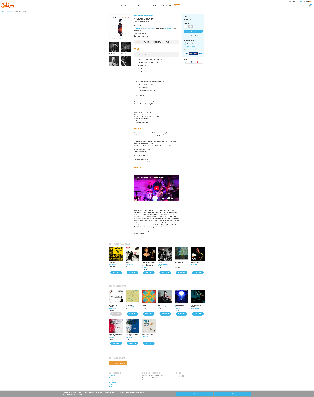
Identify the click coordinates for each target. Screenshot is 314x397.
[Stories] (165, 296)
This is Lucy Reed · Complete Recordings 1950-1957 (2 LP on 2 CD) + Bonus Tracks (148, 264)
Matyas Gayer (178, 265)
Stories (160, 305)
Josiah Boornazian (150, 28)
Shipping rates (187, 45)
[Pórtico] (165, 254)
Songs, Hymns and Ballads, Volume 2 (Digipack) (132, 335)
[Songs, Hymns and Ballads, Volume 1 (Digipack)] (116, 326)
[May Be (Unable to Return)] (149, 326)
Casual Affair (112, 262)
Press (167, 42)
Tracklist (146, 42)
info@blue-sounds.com (151, 379)
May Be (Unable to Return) (148, 334)
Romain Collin (112, 308)
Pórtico (160, 262)
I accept (233, 394)
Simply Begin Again (179, 305)
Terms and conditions (189, 46)
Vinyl (162, 6)
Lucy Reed (144, 267)
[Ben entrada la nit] (198, 254)
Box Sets (169, 6)
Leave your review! (120, 38)
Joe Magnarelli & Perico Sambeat (163, 265)
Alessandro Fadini (10, 11)
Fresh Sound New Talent (141, 22)
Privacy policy (112, 380)
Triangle (144, 305)
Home (3, 11)
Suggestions (142, 6)
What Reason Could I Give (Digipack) (197, 306)
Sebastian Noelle (129, 264)
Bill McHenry (194, 264)
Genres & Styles (153, 6)
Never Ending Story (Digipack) (179, 263)
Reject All (194, 394)
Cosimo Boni (145, 336)
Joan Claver (145, 307)
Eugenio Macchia (162, 307)
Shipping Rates (113, 384)
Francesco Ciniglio (130, 307)
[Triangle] (149, 296)
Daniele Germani (195, 308)
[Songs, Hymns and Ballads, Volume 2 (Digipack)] (132, 326)
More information (67, 394)
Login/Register (292, 1)
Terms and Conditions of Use (116, 377)
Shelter (127, 262)
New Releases (125, 6)
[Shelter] (132, 254)
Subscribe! (300, 1)
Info (137, 42)
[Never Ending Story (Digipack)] (181, 254)
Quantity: (186, 23)
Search (177, 6)
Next (142, 55)
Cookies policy (112, 382)
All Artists (111, 386)
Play (137, 55)
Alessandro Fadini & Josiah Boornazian (181, 307)
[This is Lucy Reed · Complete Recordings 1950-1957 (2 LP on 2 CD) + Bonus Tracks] (149, 254)
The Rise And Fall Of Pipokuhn (114, 306)
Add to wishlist (194, 35)
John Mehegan (112, 264)
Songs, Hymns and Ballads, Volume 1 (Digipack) (115, 335)
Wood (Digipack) (129, 305)
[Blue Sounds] (8, 5)
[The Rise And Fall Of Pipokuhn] (116, 296)
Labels (134, 6)
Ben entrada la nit (195, 262)
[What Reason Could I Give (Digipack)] (198, 296)
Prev (140, 55)
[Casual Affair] (116, 254)
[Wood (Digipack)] (132, 296)
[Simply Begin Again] (181, 296)
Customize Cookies (77, 394)
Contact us (112, 375)
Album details (157, 42)
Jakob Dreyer (168, 28)
